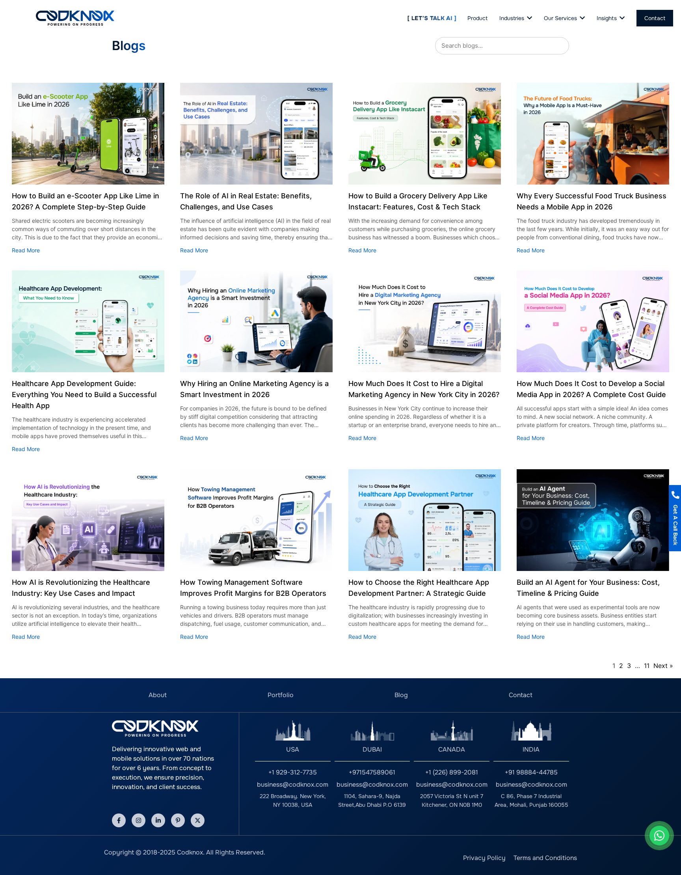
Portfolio (281, 695)
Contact (520, 695)
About (158, 695)
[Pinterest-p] (178, 820)
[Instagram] (138, 820)
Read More (26, 250)
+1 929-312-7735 (292, 772)
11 (646, 666)
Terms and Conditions (545, 858)
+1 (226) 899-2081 (451, 772)
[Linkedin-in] (158, 820)
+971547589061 (372, 772)
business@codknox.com (292, 784)
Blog (401, 695)
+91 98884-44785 (531, 772)
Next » (663, 666)
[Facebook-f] (119, 820)
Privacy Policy (484, 858)
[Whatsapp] (659, 835)
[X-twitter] (198, 820)
